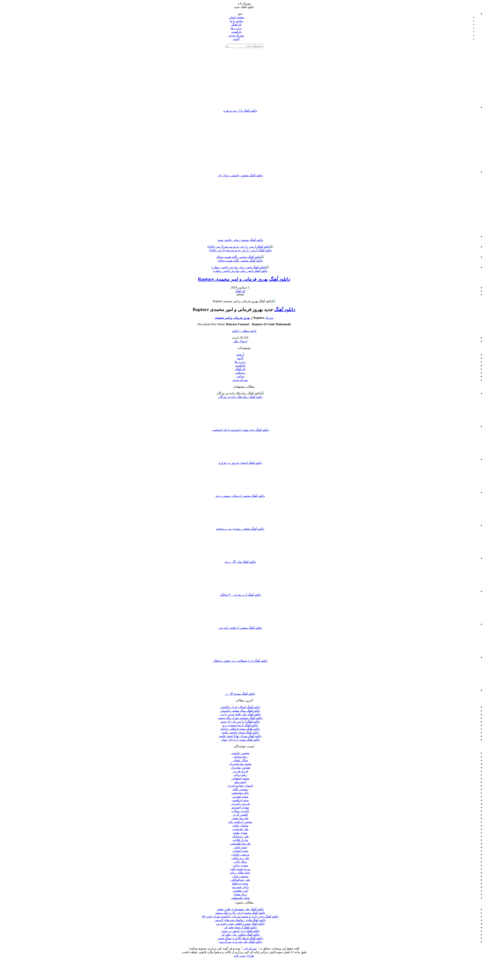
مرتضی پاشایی (240, 854)
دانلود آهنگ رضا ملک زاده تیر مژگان (240, 396)
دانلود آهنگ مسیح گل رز (240, 693)
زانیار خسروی (240, 887)
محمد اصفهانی (240, 778)
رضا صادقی (240, 756)
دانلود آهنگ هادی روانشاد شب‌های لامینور (240, 920)
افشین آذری (240, 814)
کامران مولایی (240, 811)
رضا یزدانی (240, 774)
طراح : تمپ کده (244, 955)
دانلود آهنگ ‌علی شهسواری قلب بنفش (240, 909)
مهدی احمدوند (240, 807)
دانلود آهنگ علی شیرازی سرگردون (240, 941)
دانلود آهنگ (284, 309)
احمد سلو (240, 782)
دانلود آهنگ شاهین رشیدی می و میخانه (240, 528)
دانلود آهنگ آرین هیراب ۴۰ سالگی (240, 594)
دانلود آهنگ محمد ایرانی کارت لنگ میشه (240, 912)
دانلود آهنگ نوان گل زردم (240, 561)
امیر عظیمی (240, 890)
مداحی (240, 376)
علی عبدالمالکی (240, 879)
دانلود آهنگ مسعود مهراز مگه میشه (240, 718)
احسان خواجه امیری (240, 785)
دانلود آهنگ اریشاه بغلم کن (240, 927)
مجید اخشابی (240, 850)
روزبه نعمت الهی (240, 869)
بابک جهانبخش (240, 792)
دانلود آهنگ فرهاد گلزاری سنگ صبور (240, 938)
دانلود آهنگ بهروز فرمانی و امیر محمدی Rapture (244, 279)
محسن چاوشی (240, 753)
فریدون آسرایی (240, 803)
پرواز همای (240, 894)
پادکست (236, 31)
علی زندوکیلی (240, 836)
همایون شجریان (240, 767)
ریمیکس (240, 372)
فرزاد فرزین (240, 771)
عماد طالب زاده (240, 872)
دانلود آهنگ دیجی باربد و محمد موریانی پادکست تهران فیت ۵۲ (240, 916)
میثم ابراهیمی (240, 800)
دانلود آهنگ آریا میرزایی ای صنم (240, 721)
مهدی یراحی (240, 865)
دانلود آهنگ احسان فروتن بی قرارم (240, 462)
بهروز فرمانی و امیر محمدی (232, 317)
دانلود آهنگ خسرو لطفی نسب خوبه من (240, 923)
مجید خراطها (240, 883)
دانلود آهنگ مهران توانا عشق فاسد (240, 736)
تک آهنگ (236, 24)
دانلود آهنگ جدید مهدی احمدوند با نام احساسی (240, 429)
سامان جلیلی (240, 825)
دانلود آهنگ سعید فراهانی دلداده (240, 728)
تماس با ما (236, 20)
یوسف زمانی (240, 876)
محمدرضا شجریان (240, 763)
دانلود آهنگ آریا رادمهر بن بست (240, 930)
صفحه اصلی (236, 17)
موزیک (269, 317)
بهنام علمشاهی (240, 898)
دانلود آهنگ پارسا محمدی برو (240, 725)
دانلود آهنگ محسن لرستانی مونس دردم (240, 495)
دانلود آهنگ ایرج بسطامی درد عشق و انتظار (240, 660)
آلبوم (236, 39)
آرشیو (240, 354)
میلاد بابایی (240, 861)
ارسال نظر (240, 341)
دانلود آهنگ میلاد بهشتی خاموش (240, 710)
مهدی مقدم (240, 832)
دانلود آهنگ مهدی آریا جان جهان (240, 739)
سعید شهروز (240, 796)
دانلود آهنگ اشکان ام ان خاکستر (240, 707)
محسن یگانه (240, 789)
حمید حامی (240, 847)
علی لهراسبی (240, 829)
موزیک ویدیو (236, 35)
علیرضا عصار (240, 818)
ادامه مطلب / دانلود (244, 331)
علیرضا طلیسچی (240, 843)
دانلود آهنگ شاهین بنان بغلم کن (240, 934)
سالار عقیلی (240, 760)
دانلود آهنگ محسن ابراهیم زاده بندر (240, 627)
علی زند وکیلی (240, 858)
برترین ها (236, 28)
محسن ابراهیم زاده (240, 821)
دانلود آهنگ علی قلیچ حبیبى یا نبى (240, 714)
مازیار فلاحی (240, 840)
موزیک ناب (250, 948)
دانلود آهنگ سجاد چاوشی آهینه (240, 732)
